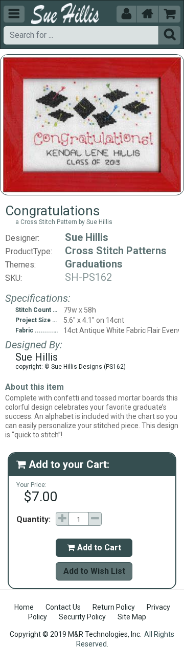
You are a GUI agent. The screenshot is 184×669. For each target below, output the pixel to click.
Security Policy (82, 617)
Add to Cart (94, 547)
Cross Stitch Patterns (116, 250)
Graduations (94, 264)
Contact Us (63, 607)
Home (24, 607)
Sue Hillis (86, 237)
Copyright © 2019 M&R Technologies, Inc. (76, 634)
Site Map (132, 617)
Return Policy (114, 607)
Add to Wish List (94, 571)
